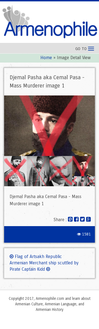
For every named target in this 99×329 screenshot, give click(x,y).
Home (46, 57)
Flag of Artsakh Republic (37, 256)
